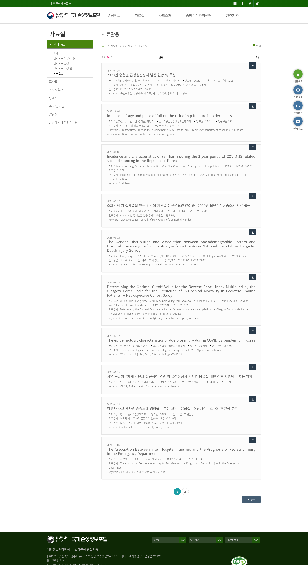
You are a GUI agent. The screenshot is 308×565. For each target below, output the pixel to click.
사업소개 (165, 15)
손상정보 (114, 15)
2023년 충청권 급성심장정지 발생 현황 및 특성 (141, 75)
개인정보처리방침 (58, 549)
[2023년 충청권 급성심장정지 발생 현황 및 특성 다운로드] (252, 65)
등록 (253, 499)
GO (183, 539)
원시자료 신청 (61, 63)
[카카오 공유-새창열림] (242, 3)
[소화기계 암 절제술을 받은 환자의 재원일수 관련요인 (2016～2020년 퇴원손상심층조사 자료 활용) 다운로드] (252, 196)
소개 (55, 53)
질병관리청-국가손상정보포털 (73, 15)
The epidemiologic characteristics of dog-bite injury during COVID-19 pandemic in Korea (181, 340)
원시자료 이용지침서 (64, 58)
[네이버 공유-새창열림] (235, 3)
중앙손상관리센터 (198, 15)
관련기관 (232, 15)
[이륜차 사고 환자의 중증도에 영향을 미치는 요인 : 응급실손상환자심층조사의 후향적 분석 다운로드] (252, 399)
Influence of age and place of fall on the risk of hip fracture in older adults (169, 115)
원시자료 (59, 44)
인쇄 (258, 45)
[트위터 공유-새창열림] (257, 3)
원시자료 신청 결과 (63, 68)
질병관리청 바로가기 (62, 4)
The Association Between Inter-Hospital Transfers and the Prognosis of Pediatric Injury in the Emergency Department (181, 451)
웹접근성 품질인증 (86, 549)
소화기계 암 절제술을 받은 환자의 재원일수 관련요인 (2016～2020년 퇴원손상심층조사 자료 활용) (179, 205)
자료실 (139, 15)
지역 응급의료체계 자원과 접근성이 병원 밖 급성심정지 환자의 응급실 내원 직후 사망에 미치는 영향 (179, 376)
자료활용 (58, 73)
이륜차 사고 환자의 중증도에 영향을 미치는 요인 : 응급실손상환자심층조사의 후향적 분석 (172, 408)
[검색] (258, 57)
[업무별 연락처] (56, 560)
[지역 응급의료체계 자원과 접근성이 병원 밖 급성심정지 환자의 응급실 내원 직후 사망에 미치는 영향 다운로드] (252, 367)
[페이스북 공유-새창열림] (249, 3)
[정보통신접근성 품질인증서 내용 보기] (239, 558)
